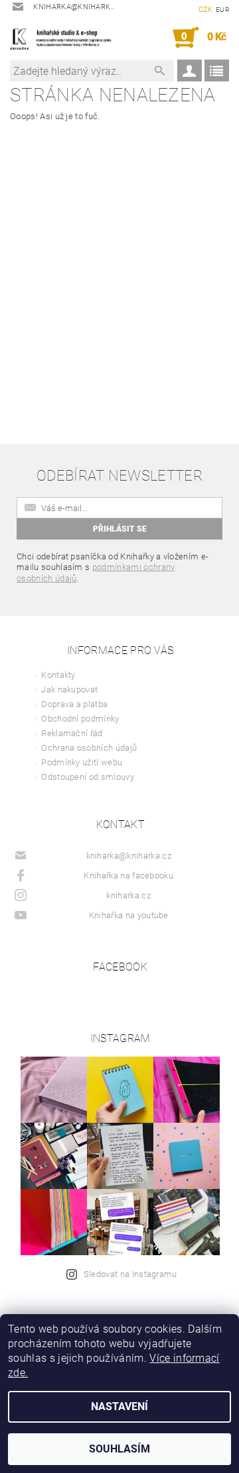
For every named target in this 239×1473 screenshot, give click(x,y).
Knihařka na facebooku (128, 875)
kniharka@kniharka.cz (128, 856)
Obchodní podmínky (80, 719)
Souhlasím (119, 1449)
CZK (206, 9)
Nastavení (119, 1406)
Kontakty (58, 675)
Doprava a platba (74, 704)
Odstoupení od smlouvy (87, 777)
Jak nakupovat (69, 689)
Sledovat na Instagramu (130, 1274)
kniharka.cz (128, 895)
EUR (222, 9)
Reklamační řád (71, 733)
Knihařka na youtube (129, 915)
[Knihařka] (65, 38)
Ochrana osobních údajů (89, 748)
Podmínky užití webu (81, 762)
